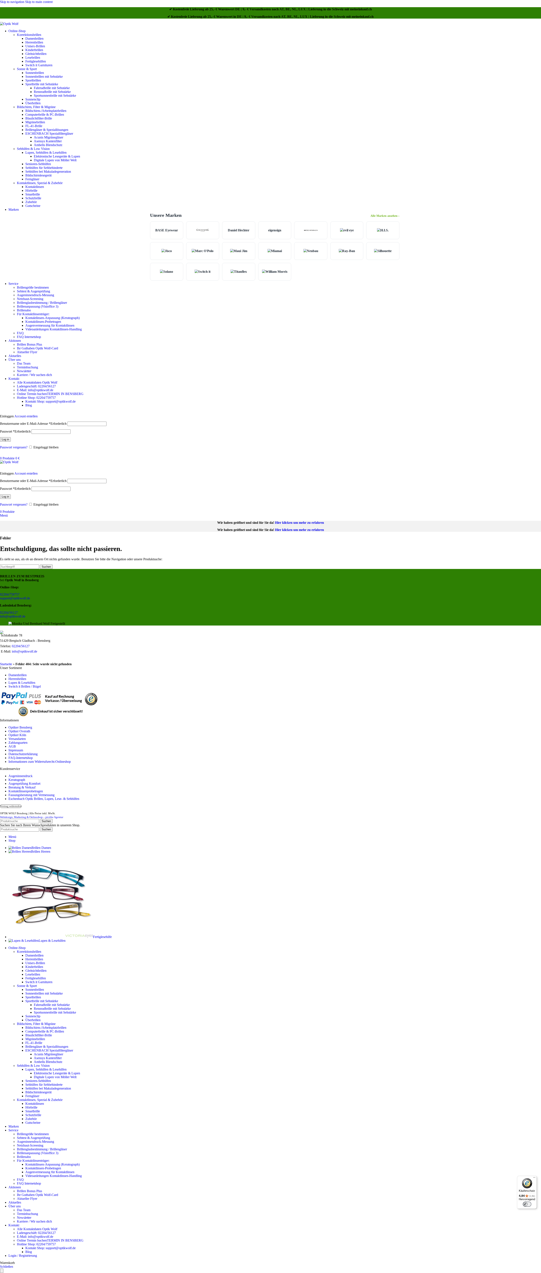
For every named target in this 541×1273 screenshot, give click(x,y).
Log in (5, 439)
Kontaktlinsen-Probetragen (43, 321)
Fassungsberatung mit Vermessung (31, 795)
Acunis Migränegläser (48, 137)
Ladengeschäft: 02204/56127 (36, 386)
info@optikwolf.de (12, 616)
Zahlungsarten (17, 742)
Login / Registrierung (22, 1255)
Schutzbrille (33, 198)
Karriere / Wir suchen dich (34, 375)
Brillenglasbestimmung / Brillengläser (42, 302)
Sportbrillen (33, 80)
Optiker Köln (17, 735)
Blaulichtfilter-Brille (38, 118)
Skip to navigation (12, 2)
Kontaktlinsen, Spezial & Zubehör (40, 183)
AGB (12, 746)
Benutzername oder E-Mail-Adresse (33, 423)
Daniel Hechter (238, 230)
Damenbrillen (34, 38)
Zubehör (31, 202)
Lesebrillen (32, 57)
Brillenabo (24, 310)
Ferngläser (32, 179)
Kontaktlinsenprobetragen (25, 791)
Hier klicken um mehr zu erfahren (299, 522)
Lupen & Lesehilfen (21, 682)
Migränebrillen (35, 122)
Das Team (23, 363)
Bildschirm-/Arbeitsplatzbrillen (45, 111)
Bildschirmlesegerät (38, 175)
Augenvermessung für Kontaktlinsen (49, 325)
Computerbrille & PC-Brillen (44, 114)
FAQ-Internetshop (20, 758)
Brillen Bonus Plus (29, 344)
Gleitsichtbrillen (35, 54)
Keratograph (16, 780)
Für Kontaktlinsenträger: (33, 314)
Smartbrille (32, 194)
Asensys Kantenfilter (48, 141)
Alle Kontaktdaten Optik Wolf (37, 382)
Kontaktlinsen (34, 187)
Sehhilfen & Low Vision (33, 149)
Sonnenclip (32, 99)
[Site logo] (9, 24)
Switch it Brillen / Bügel (24, 686)
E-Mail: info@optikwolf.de (35, 390)
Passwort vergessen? (13, 447)
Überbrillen (33, 103)
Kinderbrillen (34, 50)
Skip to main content (39, 2)
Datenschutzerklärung (23, 754)
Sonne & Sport (27, 69)
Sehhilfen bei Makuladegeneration (48, 171)
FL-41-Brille (33, 126)
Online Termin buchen (50, 394)
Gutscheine (32, 206)
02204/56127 (9, 612)
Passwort (15, 431)
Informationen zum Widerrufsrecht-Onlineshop (39, 761)
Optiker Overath (19, 731)
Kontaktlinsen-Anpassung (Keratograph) (52, 318)
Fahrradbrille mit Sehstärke (52, 88)
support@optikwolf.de (15, 598)
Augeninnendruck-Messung (35, 295)
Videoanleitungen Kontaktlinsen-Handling (53, 329)
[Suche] (1, 454)
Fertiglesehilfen (35, 61)
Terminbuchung (27, 367)
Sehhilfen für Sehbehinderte (44, 168)
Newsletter (24, 371)
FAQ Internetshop (29, 337)
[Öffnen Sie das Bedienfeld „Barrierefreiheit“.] (1, 1271)
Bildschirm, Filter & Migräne (36, 107)
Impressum (15, 750)
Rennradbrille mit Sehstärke (52, 92)
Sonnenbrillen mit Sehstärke (44, 76)
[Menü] (534, 1178)
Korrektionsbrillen (29, 35)
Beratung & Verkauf (22, 787)
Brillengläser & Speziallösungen (46, 130)
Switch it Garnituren (38, 65)
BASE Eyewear (166, 230)
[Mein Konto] (1, 412)
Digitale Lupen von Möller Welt (55, 160)
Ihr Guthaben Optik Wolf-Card (37, 348)
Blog (28, 405)
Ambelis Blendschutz (48, 145)
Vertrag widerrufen (10, 806)
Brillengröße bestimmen (33, 287)
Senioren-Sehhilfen (38, 164)
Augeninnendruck (20, 776)
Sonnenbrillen (34, 73)
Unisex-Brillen (35, 46)
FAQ (20, 333)
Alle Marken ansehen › (384, 215)
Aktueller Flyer (27, 352)
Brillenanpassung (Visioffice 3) (37, 306)
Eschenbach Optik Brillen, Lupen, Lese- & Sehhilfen (43, 799)
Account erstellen (26, 416)
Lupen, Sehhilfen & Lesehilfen (46, 152)
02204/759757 (9, 594)
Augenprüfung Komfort (24, 783)
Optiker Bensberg (20, 727)
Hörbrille (31, 190)
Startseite (6, 664)
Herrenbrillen (34, 42)
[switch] (527, 1204)
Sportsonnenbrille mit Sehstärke (55, 95)
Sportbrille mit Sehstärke (41, 84)
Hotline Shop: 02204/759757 (36, 397)
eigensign (274, 230)
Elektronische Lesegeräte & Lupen (57, 156)
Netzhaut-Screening (30, 299)
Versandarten (17, 739)
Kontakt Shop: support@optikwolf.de (50, 401)
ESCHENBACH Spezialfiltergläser (49, 133)
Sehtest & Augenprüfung (33, 291)
